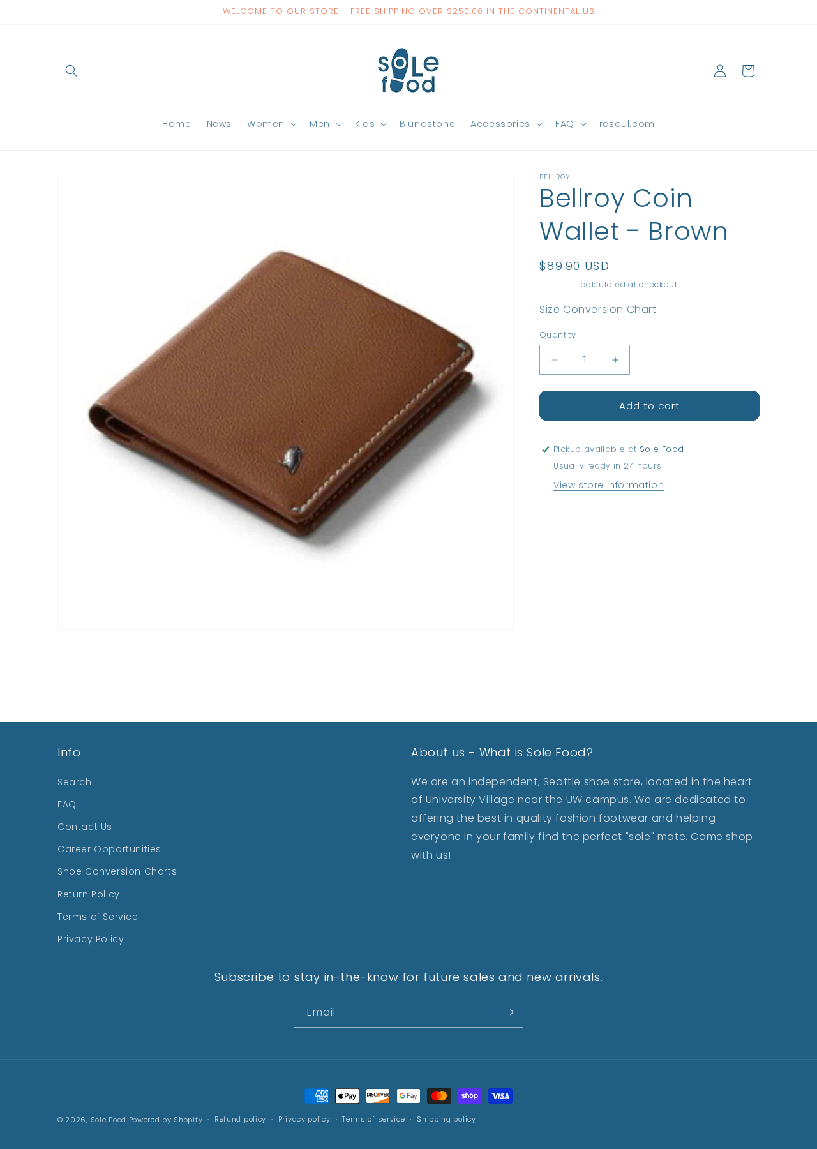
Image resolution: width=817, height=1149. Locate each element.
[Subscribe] (509, 1012)
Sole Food (108, 1120)
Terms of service (373, 1120)
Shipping (559, 284)
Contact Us (84, 826)
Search (74, 781)
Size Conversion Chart (598, 309)
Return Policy (88, 893)
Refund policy (240, 1120)
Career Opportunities (109, 849)
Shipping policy (446, 1120)
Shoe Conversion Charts (117, 871)
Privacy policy (304, 1120)
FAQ (67, 803)
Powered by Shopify (166, 1120)
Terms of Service (98, 916)
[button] (71, 71)
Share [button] (566, 520)
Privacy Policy (90, 938)
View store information (608, 485)
